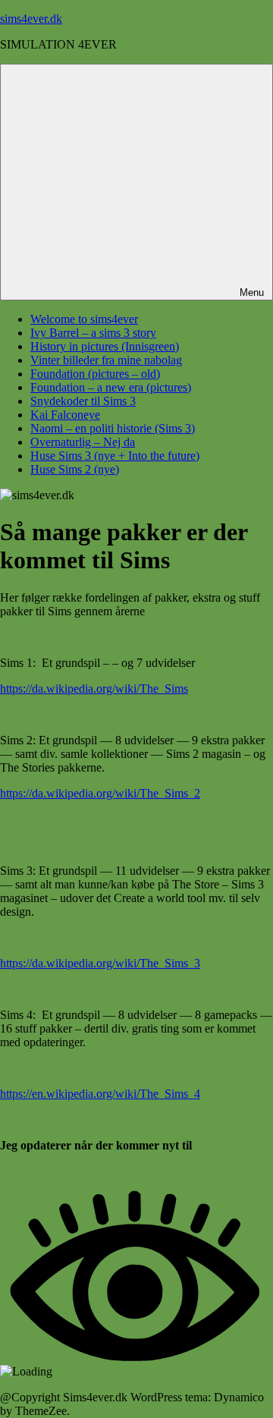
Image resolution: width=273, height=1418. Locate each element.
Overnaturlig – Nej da (82, 441)
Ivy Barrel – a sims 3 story (93, 332)
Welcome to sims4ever (84, 319)
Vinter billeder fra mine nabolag (106, 360)
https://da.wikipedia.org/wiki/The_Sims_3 (100, 963)
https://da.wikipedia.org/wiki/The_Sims (94, 688)
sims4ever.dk (31, 18)
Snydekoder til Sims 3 (83, 401)
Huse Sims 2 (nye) (74, 469)
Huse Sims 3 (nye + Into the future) (114, 455)
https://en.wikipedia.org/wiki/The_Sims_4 (100, 1093)
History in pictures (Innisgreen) (104, 346)
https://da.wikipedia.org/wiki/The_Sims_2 (100, 793)
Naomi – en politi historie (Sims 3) (112, 428)
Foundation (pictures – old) (95, 373)
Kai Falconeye (65, 414)
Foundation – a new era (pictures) (110, 387)
